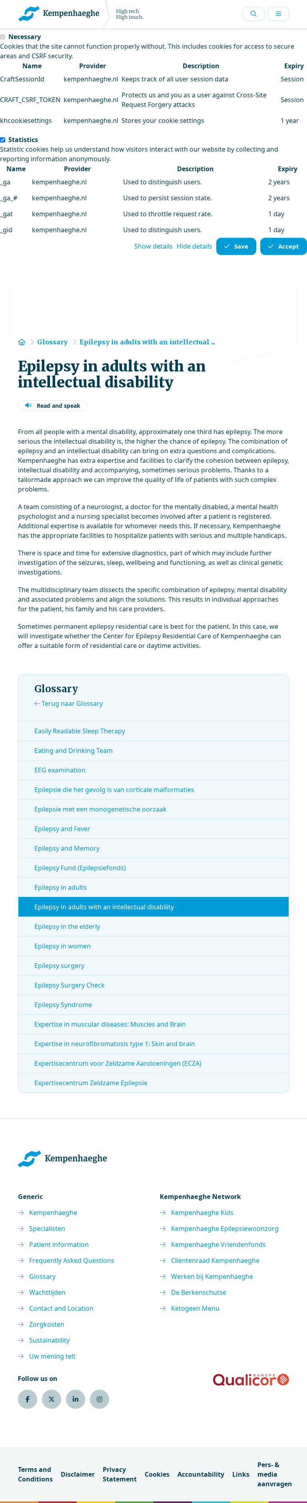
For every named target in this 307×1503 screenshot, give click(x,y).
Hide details (194, 246)
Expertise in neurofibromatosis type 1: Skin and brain (114, 1043)
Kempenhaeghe (53, 1212)
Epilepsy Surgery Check (69, 985)
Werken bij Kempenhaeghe (212, 1276)
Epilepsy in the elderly (67, 926)
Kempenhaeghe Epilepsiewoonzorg (225, 1228)
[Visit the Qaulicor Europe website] (251, 1380)
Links (240, 1474)
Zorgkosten (46, 1324)
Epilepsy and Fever (62, 828)
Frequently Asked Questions (71, 1260)
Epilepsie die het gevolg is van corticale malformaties (114, 789)
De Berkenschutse (198, 1292)
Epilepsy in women (62, 946)
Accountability (200, 1474)
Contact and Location (61, 1308)
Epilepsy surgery (59, 965)
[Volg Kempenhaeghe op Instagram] (99, 1399)
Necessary (24, 36)
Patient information (59, 1244)
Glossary (42, 1276)
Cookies (157, 1474)
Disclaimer (78, 1474)
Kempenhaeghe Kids (202, 1212)
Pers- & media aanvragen (274, 1474)
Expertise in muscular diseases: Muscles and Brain (110, 1024)
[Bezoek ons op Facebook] (27, 1399)
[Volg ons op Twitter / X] (51, 1399)
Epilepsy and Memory (67, 848)
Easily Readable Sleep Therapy (79, 731)
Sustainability (49, 1340)
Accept (288, 246)
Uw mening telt (52, 1356)
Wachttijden (47, 1292)
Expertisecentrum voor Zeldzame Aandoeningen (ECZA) (117, 1063)
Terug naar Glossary (71, 703)
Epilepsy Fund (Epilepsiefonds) (80, 867)
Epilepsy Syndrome (63, 1004)
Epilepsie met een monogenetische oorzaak (100, 809)
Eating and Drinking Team (73, 750)
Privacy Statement (120, 1474)
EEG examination (60, 770)
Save (241, 246)
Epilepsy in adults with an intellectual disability (104, 907)
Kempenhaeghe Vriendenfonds (218, 1244)
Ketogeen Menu (195, 1308)
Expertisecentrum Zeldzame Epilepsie (91, 1082)
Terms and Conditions (35, 1474)
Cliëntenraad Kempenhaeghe (215, 1260)
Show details (153, 246)
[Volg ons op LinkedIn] (75, 1399)
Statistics (23, 139)
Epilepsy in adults (60, 887)
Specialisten (47, 1228)
